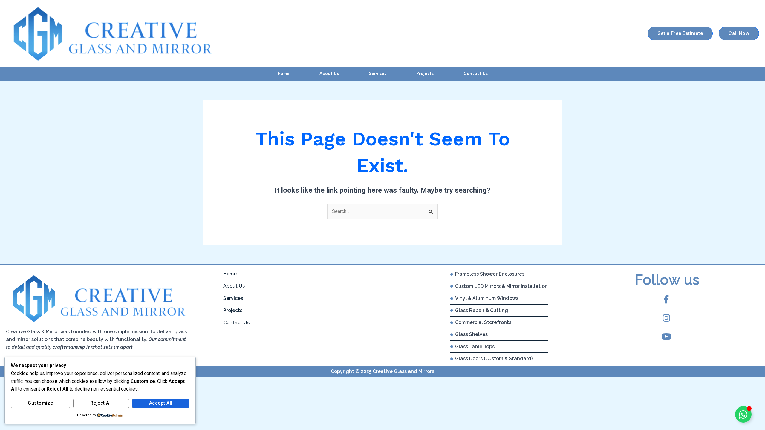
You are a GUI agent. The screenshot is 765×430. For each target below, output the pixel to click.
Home (284, 74)
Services (377, 74)
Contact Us (475, 74)
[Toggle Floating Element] (743, 414)
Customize (40, 403)
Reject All (101, 403)
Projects (425, 74)
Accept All (160, 403)
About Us (329, 74)
